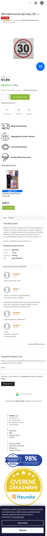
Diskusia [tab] (11, 218)
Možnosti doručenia (30, 90)
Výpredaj (15, 250)
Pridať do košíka (21, 97)
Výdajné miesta (14, 435)
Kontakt (11, 437)
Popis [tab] (5, 218)
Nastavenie (22, 523)
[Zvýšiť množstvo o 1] (9, 95)
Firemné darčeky (15, 450)
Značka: (9, 22)
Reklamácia (13, 448)
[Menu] (42, 3)
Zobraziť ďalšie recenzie (36, 344)
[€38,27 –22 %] (12, 180)
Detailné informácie (7, 103)
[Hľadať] (30, 3)
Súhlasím (22, 530)
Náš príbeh (12, 431)
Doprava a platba (15, 443)
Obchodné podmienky (16, 446)
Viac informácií (18, 517)
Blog (10, 433)
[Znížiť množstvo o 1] (9, 98)
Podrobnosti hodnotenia (29, 20)
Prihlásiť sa (8, 384)
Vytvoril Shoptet (25, 394)
